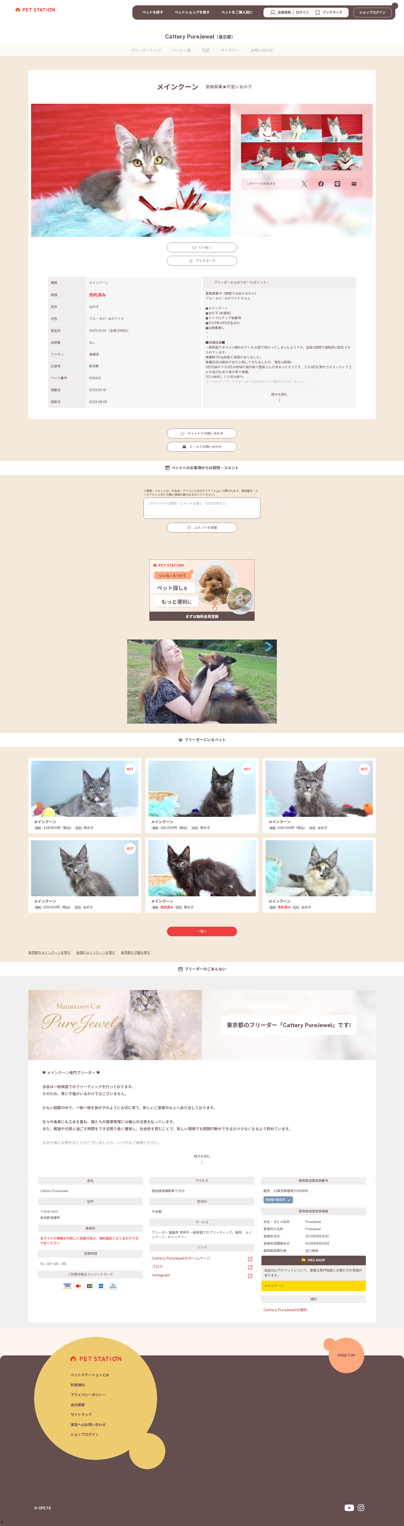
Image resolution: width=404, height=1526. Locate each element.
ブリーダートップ (146, 50)
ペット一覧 (181, 50)
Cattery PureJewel (200, 36)
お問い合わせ (262, 50)
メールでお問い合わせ (205, 447)
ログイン (302, 12)
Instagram (161, 1275)
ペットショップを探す (192, 12)
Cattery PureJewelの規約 (285, 1310)
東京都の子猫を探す (135, 952)
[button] (2, 1522)
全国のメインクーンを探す (95, 952)
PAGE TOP (346, 1355)
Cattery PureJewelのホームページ (181, 1258)
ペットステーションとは (90, 1375)
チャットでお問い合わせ (206, 433)
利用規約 (78, 1385)
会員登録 (284, 12)
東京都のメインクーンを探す (49, 952)
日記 (205, 50)
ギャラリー (230, 50)
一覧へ (202, 931)
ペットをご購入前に (237, 12)
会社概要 (78, 1405)
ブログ (157, 1267)
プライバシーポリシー (88, 1395)
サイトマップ (81, 1415)
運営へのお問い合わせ (88, 1425)
